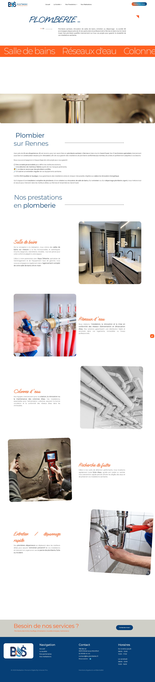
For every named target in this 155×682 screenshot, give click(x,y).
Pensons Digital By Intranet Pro (36, 670)
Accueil (47, 4)
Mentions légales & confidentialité (91, 670)
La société (43, 651)
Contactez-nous (139, 4)
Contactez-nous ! (124, 627)
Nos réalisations (45, 656)
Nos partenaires (45, 654)
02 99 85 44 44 (84, 654)
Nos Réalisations (86, 4)
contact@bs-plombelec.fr (88, 656)
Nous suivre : (84, 659)
